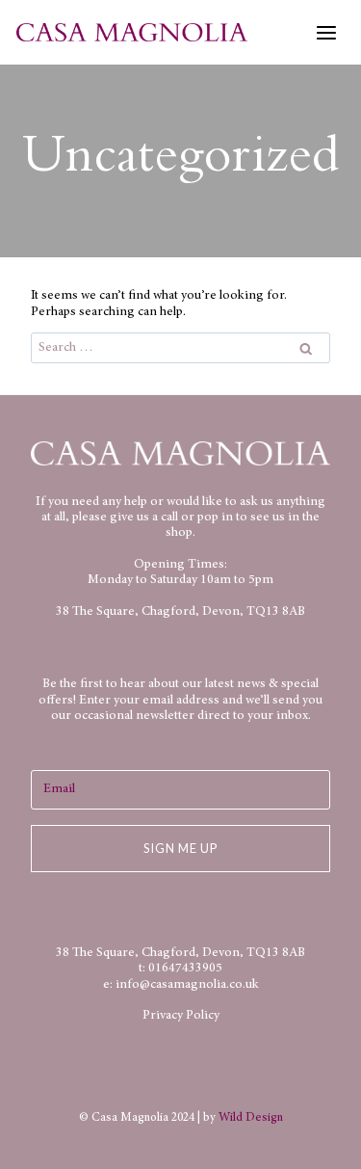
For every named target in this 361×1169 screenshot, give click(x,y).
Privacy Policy (180, 1016)
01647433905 (185, 968)
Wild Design (251, 1118)
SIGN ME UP (180, 848)
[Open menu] (326, 32)
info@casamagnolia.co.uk (187, 985)
